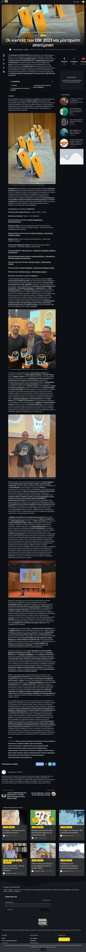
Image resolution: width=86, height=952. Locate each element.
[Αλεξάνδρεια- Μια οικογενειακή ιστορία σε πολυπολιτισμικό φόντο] (71, 850)
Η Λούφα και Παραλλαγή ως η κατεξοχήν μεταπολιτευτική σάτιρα (76, 100)
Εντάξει (43, 949)
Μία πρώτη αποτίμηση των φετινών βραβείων (42, 86)
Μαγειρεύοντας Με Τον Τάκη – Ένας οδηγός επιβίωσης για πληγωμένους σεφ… (43, 832)
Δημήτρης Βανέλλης (39, 746)
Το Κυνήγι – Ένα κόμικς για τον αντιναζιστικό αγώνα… (14, 831)
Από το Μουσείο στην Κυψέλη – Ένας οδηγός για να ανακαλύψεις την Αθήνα (76, 111)
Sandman (11, 619)
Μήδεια (10, 710)
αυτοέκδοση (20, 743)
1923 (16, 741)
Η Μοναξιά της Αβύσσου (36, 750)
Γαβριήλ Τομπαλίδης (36, 743)
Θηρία (10, 753)
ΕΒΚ (47, 746)
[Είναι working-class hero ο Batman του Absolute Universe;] (64, 122)
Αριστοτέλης (50, 382)
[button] (3, 2)
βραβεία (26, 743)
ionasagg (7, 835)
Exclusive (11, 860)
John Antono (22, 741)
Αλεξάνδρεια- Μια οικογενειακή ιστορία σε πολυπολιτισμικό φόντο (69, 865)
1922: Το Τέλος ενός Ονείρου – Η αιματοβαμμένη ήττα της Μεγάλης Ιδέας (42, 865)
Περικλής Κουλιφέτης (24, 755)
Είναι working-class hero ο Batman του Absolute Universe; (76, 121)
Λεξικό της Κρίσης (18, 753)
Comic (43, 35)
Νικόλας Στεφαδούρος (48, 753)
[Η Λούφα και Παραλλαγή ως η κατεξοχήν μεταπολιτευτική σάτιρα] (64, 101)
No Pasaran (30, 741)
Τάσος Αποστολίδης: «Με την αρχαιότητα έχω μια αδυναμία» (13, 868)
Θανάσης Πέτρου (49, 750)
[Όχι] (84, 947)
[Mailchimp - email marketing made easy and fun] (44, 911)
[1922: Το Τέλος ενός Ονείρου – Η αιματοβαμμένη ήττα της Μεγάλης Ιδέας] (43, 850)
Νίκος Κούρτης (12, 755)
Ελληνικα (11, 827)
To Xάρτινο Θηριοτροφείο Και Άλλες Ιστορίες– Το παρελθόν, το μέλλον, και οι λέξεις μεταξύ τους (76, 142)
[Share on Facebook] (4, 60)
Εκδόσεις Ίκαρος (27, 748)
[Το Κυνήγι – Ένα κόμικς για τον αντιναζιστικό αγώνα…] (14, 817)
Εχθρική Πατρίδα (13, 750)
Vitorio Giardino (38, 741)
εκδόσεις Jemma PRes (14, 748)
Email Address (9, 902)
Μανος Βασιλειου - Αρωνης (21, 49)
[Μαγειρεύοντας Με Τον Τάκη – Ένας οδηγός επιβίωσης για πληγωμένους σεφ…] (43, 817)
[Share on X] (4, 64)
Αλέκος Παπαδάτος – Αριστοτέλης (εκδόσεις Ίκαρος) (37, 268)
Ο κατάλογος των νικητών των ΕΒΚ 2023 (20, 89)
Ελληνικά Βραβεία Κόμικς (39, 748)
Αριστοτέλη (40, 288)
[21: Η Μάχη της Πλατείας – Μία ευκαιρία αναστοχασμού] (71, 817)
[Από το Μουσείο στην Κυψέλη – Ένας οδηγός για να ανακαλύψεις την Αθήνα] (64, 111)
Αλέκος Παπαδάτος (49, 741)
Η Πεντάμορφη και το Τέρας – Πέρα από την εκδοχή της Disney (75, 131)
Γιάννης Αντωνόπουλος (15, 746)
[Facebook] (64, 61)
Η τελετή (14, 85)
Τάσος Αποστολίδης (14, 757)
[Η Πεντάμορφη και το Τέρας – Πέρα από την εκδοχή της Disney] (64, 132)
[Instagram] (74, 61)
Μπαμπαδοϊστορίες (35, 753)
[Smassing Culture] (6, 2)
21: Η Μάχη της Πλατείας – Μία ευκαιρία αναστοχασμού (71, 831)
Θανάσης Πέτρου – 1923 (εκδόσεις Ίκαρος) (33, 272)
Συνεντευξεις (7, 862)
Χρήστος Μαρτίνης (26, 757)
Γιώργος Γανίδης (28, 746)
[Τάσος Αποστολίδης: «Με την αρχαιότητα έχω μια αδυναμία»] (14, 850)
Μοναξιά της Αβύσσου (26, 288)
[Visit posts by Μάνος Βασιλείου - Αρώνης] (4, 772)
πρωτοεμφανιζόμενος (37, 755)
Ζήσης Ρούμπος (23, 750)
